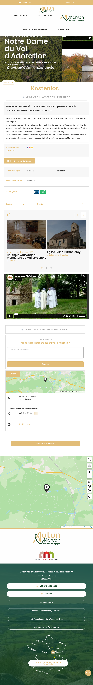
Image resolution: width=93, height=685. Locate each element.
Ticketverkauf (23, 2)
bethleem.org (25, 424)
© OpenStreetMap (78, 527)
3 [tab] (51, 268)
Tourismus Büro (46, 602)
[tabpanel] (26, 242)
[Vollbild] (89, 460)
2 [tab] (46, 268)
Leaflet (63, 527)
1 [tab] (42, 268)
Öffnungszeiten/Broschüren (46, 627)
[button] (20, 15)
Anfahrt (13, 374)
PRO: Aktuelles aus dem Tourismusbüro (46, 619)
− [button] (89, 476)
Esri (67, 527)
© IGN (70, 527)
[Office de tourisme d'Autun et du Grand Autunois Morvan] (72, 15)
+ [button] (89, 471)
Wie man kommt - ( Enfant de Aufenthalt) (48, 663)
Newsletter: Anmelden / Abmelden (47, 611)
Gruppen (69, 2)
